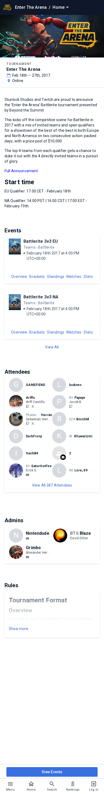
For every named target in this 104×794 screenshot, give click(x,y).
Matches (73, 276)
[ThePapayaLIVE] (70, 406)
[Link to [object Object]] (17, 402)
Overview (19, 276)
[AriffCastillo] (32, 406)
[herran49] (27, 423)
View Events (52, 772)
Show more (18, 629)
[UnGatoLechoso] (32, 423)
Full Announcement (21, 171)
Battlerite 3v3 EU (40, 241)
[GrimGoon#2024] (27, 557)
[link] (27, 474)
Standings (55, 276)
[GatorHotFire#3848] (27, 475)
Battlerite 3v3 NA (41, 296)
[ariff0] (27, 406)
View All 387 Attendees (52, 485)
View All (52, 347)
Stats (88, 276)
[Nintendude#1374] (27, 538)
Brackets (37, 276)
